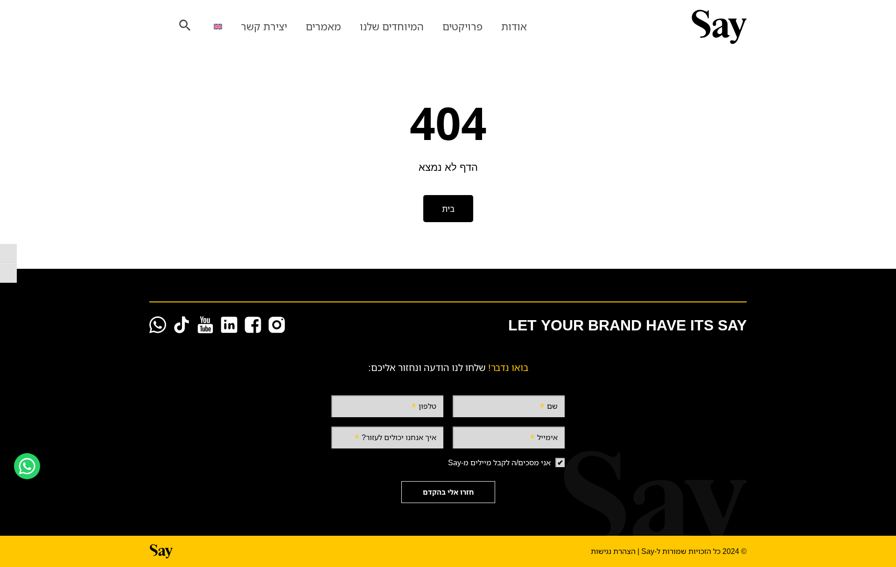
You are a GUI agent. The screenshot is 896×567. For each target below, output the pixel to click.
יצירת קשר (264, 26)
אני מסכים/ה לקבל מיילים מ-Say (499, 462)
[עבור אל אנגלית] (217, 27)
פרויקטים (462, 26)
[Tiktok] (181, 324)
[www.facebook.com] (253, 324)
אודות (514, 26)
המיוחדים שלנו (392, 26)
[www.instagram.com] (276, 324)
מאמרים (323, 26)
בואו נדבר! (508, 367)
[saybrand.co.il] (657, 26)
